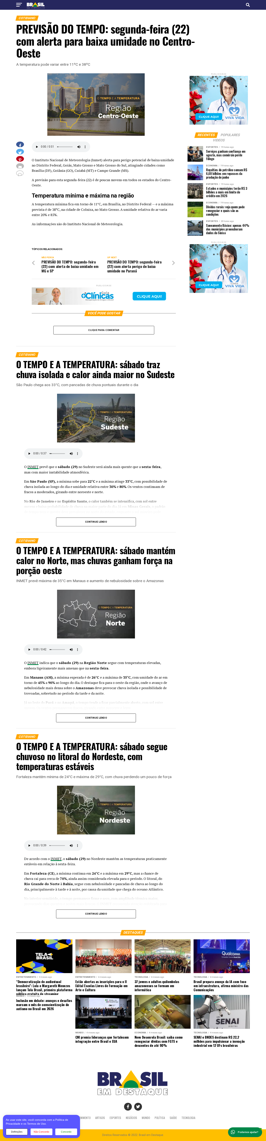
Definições (16, 1131)
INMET (33, 467)
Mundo (146, 1118)
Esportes (115, 1118)
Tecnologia (188, 1118)
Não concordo (41, 1131)
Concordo (66, 1131)
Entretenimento (81, 1118)
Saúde (173, 1118)
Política (160, 1118)
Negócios (131, 1118)
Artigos (100, 1118)
